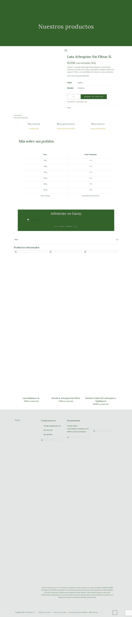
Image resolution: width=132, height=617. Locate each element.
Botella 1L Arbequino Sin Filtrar (66, 398)
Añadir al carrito (93, 97)
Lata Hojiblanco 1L (31, 398)
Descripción (18, 115)
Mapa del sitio (93, 612)
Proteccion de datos (60, 612)
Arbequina (80, 102)
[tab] (66, 115)
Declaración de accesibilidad (77, 612)
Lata (85, 102)
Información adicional (21, 118)
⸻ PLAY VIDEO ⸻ (66, 226)
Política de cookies (44, 612)
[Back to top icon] (115, 612)
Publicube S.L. (30, 612)
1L (76, 102)
